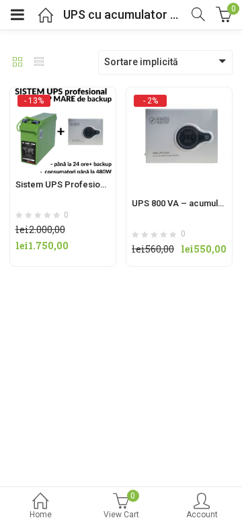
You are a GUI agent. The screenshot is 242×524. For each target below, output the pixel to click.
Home (41, 514)
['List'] (39, 63)
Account (202, 514)
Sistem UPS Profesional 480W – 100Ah (92, 184)
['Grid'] (17, 63)
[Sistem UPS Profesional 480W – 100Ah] (63, 100)
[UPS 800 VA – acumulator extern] (179, 100)
